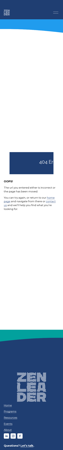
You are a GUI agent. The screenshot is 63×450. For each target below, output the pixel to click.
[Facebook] (20, 436)
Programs (10, 411)
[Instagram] (13, 436)
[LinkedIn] (6, 436)
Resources (10, 417)
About (8, 429)
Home (8, 405)
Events (8, 423)
